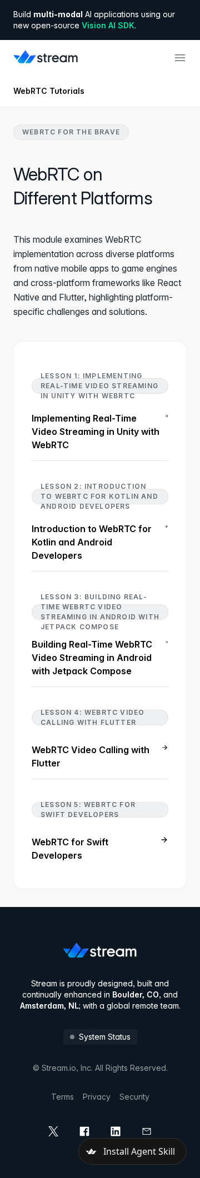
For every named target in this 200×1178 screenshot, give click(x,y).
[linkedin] (115, 1131)
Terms (62, 1096)
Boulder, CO (135, 994)
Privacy (97, 1096)
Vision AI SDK (108, 25)
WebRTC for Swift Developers (70, 848)
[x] (53, 1131)
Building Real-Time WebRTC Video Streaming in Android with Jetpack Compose (92, 657)
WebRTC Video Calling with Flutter (90, 756)
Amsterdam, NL (49, 1005)
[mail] (147, 1131)
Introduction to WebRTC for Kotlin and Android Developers (92, 542)
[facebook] (84, 1131)
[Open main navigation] (180, 58)
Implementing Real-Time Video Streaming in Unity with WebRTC (95, 431)
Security (134, 1096)
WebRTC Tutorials (48, 91)
